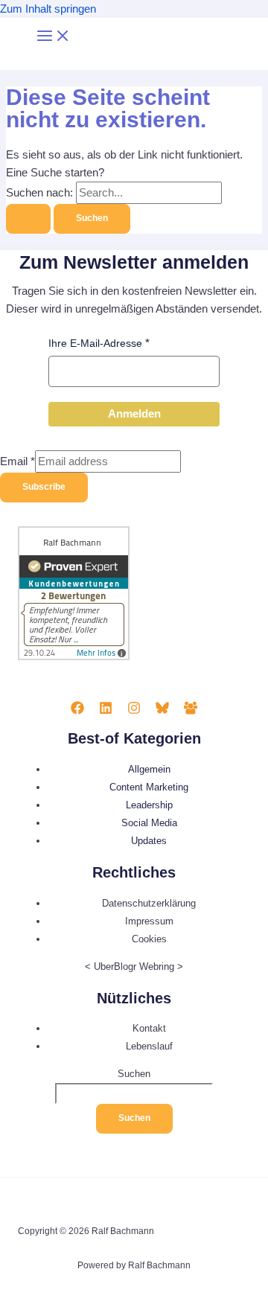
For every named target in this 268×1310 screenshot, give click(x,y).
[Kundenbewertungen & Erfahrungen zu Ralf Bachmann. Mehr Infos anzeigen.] (74, 656)
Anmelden (134, 414)
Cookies (149, 939)
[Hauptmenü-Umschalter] (53, 37)
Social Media (149, 822)
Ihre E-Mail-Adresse (95, 343)
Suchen (134, 1073)
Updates (149, 840)
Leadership (149, 805)
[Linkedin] (105, 711)
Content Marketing (148, 787)
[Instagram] (134, 711)
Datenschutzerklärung (149, 903)
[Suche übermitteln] (28, 219)
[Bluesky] (162, 711)
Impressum (149, 921)
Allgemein (149, 769)
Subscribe (44, 487)
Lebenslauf (149, 1046)
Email (17, 461)
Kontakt (149, 1028)
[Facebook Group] (190, 711)
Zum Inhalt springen (48, 9)
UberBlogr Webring (134, 966)
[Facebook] (77, 711)
